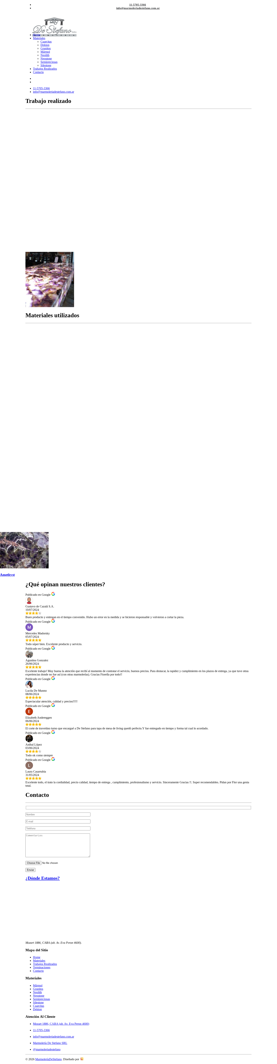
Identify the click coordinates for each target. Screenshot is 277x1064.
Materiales (39, 38)
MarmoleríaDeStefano (48, 1059)
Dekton (45, 45)
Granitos (46, 48)
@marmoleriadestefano (46, 1049)
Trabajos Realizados (45, 68)
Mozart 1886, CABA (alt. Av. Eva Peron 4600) (61, 1023)
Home (36, 34)
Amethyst (7, 575)
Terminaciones (41, 967)
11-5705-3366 (137, 4)
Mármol (45, 51)
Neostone (46, 58)
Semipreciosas (49, 62)
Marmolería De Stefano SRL (50, 1043)
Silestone (46, 65)
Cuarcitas (46, 41)
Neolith (45, 55)
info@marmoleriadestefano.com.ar (138, 8)
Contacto (38, 72)
